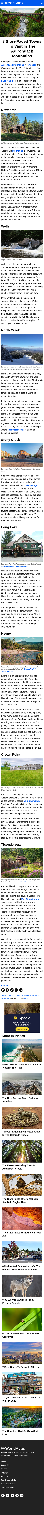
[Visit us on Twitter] (12, 1495)
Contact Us (5, 1465)
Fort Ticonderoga (30, 899)
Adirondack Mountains (12, 65)
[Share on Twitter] (12, 990)
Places (26, 998)
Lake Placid (7, 81)
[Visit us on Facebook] (7, 1495)
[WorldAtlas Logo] (15, 3)
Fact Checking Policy (9, 1480)
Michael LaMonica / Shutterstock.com (15, 566)
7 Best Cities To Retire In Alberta (20, 1367)
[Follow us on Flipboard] (3, 1495)
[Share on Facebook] (7, 990)
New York (31, 65)
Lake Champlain (31, 801)
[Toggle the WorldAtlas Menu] (2, 3)
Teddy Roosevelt (16, 430)
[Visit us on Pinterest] (17, 1495)
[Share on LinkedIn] (21, 990)
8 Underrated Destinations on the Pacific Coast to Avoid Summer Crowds (21, 1269)
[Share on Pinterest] (16, 990)
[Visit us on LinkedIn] (21, 1495)
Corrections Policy (8, 1484)
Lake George (31, 485)
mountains (17, 151)
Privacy (4, 1469)
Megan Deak (5, 998)
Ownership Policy (7, 1487)
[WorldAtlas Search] (41, 3)
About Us (4, 1476)
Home (3, 1461)
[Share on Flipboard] (3, 990)
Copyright (4, 1472)
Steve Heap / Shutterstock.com (31, 882)
